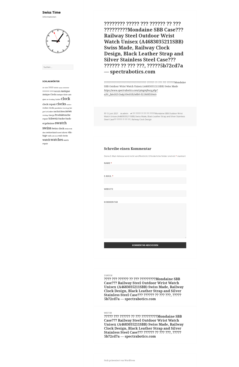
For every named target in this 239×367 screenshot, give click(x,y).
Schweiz (53, 118)
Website (108, 189)
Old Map (45, 115)
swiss (46, 128)
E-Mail (108, 176)
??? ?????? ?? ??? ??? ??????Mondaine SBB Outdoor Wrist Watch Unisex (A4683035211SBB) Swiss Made (143, 115)
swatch (61, 122)
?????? (60, 88)
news (68, 111)
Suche (61, 118)
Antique (65, 91)
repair (45, 119)
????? (56, 88)
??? (46, 87)
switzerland (51, 132)
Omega (51, 115)
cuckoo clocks (48, 108)
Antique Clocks (49, 94)
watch (46, 140)
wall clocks (63, 136)
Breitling (52, 99)
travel (59, 133)
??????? (66, 88)
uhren (64, 132)
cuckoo (68, 104)
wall (49, 136)
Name (108, 163)
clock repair (49, 104)
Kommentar (111, 202)
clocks (61, 104)
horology (66, 108)
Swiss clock (58, 128)
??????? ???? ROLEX (51, 91)
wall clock (54, 136)
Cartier (57, 99)
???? (50, 87)
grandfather (58, 108)
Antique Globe (62, 94)
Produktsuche (62, 114)
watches (57, 139)
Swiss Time (51, 12)
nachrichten (59, 111)
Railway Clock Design (141, 119)
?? (43, 87)
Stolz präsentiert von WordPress (119, 360)
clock (65, 98)
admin (125, 113)
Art (48, 99)
